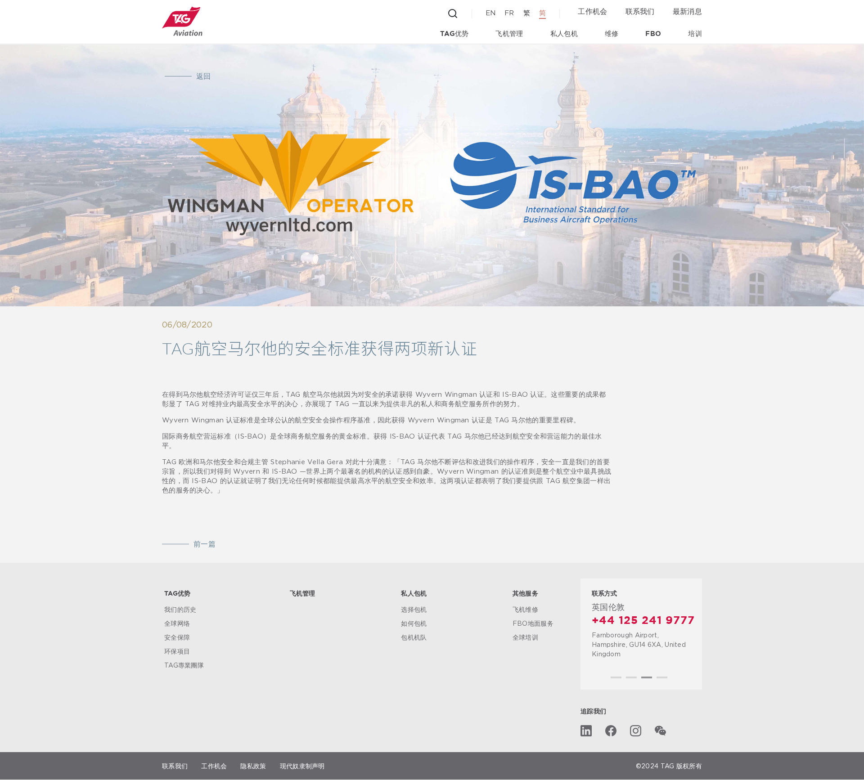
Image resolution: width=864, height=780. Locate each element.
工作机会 (592, 11)
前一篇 (205, 544)
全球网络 (177, 623)
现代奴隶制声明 (302, 766)
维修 (612, 34)
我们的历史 (180, 609)
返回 (203, 76)
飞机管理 (509, 34)
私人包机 (564, 34)
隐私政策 (253, 766)
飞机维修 (525, 609)
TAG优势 (454, 34)
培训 (695, 34)
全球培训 (525, 637)
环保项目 (177, 651)
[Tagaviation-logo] (182, 21)
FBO (653, 34)
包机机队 (414, 637)
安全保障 (177, 637)
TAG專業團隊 (184, 665)
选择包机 (414, 609)
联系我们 (640, 11)
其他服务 (525, 593)
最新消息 (687, 11)
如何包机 (414, 623)
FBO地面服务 (533, 623)
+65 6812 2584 (635, 621)
